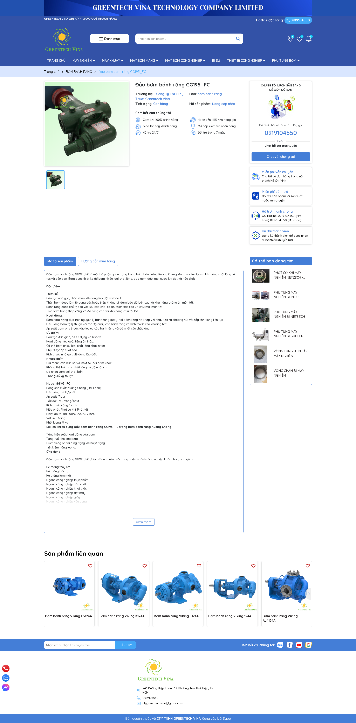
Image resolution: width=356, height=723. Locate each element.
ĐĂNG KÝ (125, 645)
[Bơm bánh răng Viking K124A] (123, 586)
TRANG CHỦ (56, 60)
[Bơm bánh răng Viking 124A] (232, 586)
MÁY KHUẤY (111, 60)
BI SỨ (216, 60)
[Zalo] (280, 645)
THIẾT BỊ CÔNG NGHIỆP (245, 60)
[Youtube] (299, 645)
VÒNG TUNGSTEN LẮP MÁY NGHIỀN (291, 353)
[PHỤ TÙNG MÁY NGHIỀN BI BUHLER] (260, 334)
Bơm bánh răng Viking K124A (122, 616)
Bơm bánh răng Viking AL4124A (280, 618)
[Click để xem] (86, 123)
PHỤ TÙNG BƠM (284, 60)
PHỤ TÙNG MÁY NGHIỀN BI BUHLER (288, 333)
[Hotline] (6, 668)
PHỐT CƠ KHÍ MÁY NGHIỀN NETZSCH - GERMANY (288, 275)
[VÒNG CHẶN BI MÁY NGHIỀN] (260, 374)
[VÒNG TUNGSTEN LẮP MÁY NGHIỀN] (260, 354)
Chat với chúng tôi (281, 157)
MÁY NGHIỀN (83, 60)
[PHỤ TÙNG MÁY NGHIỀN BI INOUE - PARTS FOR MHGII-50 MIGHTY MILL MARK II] (260, 295)
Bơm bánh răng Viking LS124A (68, 616)
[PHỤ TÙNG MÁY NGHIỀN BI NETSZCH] (260, 315)
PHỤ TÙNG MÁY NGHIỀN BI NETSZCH (289, 314)
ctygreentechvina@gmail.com (163, 703)
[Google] (308, 645)
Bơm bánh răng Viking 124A (229, 616)
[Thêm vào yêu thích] (90, 565)
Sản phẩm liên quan (73, 553)
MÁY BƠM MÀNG (143, 60)
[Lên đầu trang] (347, 663)
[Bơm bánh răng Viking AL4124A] (287, 586)
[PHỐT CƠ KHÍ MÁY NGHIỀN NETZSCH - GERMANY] (260, 276)
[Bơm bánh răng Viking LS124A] (69, 586)
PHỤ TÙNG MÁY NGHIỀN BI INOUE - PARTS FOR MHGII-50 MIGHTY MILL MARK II (290, 294)
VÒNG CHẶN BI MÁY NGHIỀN (289, 373)
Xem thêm (143, 522)
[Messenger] (5, 687)
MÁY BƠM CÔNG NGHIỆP (184, 60)
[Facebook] (289, 645)
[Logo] (64, 38)
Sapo (227, 718)
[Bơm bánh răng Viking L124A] (178, 586)
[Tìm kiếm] (238, 39)
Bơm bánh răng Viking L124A (176, 616)
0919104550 (300, 20)
